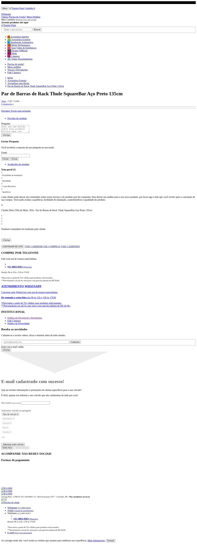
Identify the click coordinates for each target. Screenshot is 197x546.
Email (4, 152)
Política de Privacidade (18, 323)
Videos (4, 17)
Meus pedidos (14, 67)
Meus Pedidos (33, 17)
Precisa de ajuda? (15, 64)
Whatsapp (6, 14)
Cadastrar (75, 342)
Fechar (5, 159)
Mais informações (96, 540)
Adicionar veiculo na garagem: (16, 410)
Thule (3, 101)
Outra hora (7, 448)
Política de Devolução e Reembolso (24, 318)
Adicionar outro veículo (13, 444)
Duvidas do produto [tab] (17, 118)
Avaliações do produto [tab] (18, 164)
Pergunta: (5, 123)
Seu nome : (11, 403)
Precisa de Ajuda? (17, 17)
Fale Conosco (14, 72)
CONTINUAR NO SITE (12, 246)
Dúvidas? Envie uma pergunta (16, 111)
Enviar (14, 159)
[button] (98, 517)
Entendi (110, 541)
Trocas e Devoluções (17, 69)
